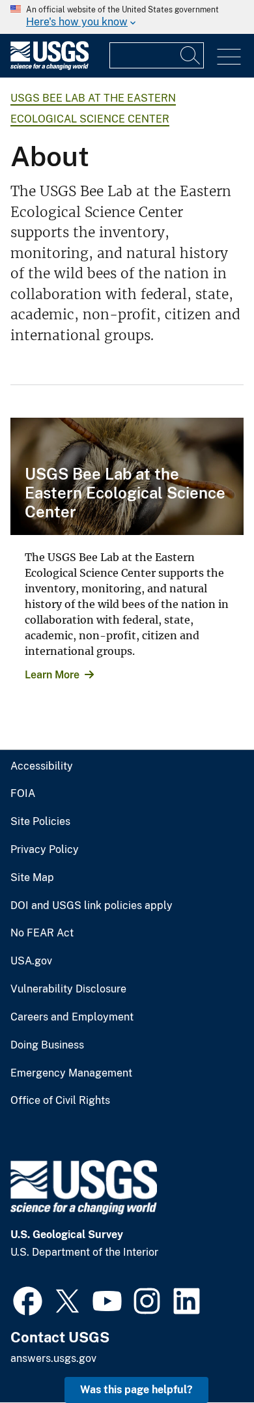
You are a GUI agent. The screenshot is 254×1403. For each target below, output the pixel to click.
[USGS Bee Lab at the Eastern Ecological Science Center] (127, 476)
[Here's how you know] (127, 17)
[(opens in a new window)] (27, 1299)
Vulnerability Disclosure (68, 989)
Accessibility (41, 766)
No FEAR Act (42, 933)
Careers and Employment (72, 1017)
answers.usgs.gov (53, 1358)
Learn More (52, 675)
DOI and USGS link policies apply (91, 906)
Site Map (32, 878)
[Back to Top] (207, 1356)
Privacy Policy (44, 850)
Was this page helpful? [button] (136, 1389)
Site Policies (40, 822)
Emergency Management (71, 1073)
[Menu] (229, 57)
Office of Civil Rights (60, 1100)
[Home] (49, 67)
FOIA (22, 794)
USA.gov (31, 961)
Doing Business (47, 1045)
